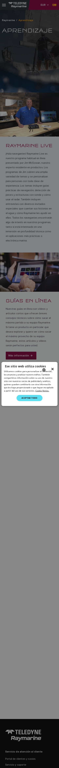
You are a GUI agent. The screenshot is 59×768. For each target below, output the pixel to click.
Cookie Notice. (42, 390)
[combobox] (44, 370)
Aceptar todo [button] (29, 398)
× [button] (52, 369)
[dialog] (29, 384)
